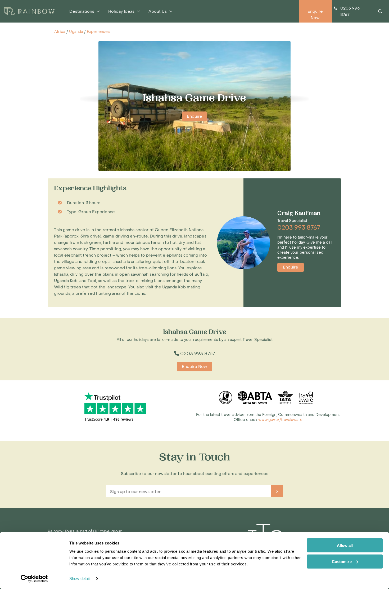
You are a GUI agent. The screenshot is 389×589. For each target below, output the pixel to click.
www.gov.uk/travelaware (280, 419)
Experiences (98, 31)
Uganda (76, 31)
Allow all (345, 545)
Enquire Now (194, 366)
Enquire (194, 116)
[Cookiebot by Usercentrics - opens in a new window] (34, 579)
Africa (59, 31)
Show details (80, 578)
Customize (342, 561)
